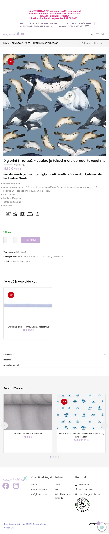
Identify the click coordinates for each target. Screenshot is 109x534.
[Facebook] (18, 34)
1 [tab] (50, 457)
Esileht (6, 43)
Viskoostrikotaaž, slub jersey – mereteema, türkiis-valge (81, 435)
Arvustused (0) (11, 365)
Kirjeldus (7, 354)
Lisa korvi (31, 240)
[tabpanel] (27, 423)
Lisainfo (7, 359)
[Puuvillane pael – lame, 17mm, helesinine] (28, 305)
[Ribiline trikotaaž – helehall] (28, 412)
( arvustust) (20, 165)
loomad (28, 261)
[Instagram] (22, 34)
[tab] (54, 354)
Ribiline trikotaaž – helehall (28, 433)
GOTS (13, 261)
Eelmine (86, 43)
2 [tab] (53, 457)
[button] (97, 34)
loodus (20, 261)
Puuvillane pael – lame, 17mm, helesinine (28, 326)
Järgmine (98, 43)
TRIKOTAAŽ (17, 43)
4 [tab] (58, 457)
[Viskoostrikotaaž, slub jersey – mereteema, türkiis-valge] (81, 412)
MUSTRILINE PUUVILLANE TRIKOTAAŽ (41, 43)
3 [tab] (56, 457)
